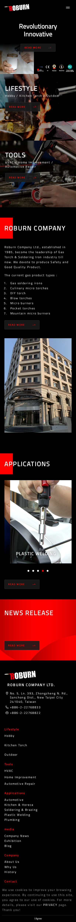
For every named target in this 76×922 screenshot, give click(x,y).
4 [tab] (42, 570)
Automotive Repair (20, 783)
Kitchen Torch (15, 745)
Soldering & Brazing (21, 809)
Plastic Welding (17, 814)
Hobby (9, 735)
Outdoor (11, 754)
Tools (8, 764)
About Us (11, 861)
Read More (33, 48)
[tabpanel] (38, 37)
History (10, 872)
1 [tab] (38, 69)
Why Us (10, 867)
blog (8, 846)
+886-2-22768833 (25, 707)
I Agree (38, 918)
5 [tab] (47, 570)
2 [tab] (33, 570)
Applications (14, 793)
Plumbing (12, 819)
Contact (10, 881)
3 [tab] (38, 570)
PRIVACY (50, 905)
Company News (16, 836)
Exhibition (12, 841)
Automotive (14, 799)
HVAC (8, 770)
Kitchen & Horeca (18, 804)
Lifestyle (11, 729)
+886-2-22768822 (25, 713)
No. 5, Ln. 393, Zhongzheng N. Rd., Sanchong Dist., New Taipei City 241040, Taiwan (39, 697)
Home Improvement (20, 777)
